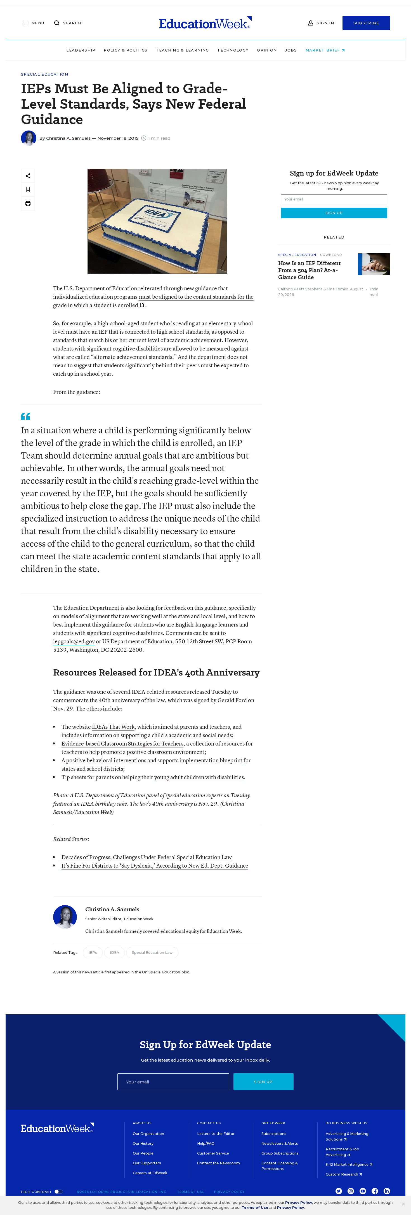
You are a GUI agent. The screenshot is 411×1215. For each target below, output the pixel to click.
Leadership (80, 50)
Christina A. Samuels (68, 138)
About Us (142, 1123)
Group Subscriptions (280, 1153)
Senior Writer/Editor (103, 919)
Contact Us (209, 1123)
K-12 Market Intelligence (347, 1164)
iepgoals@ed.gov (74, 641)
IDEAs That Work (113, 726)
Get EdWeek (273, 1123)
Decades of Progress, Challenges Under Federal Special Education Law (147, 857)
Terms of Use (190, 1192)
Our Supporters (147, 1163)
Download (331, 255)
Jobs (291, 50)
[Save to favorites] (28, 190)
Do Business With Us (346, 1123)
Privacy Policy (229, 1192)
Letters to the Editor (216, 1134)
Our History (143, 1143)
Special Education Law (152, 952)
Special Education (44, 74)
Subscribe (366, 23)
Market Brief (324, 50)
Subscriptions (273, 1134)
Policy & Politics (125, 50)
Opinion (267, 50)
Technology (233, 50)
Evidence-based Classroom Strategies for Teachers (122, 743)
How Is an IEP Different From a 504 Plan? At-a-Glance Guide (309, 270)
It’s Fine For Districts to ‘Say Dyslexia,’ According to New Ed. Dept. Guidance (155, 865)
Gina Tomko (337, 289)
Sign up (263, 1082)
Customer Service (213, 1153)
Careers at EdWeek (150, 1173)
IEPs (93, 952)
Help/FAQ (205, 1143)
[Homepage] (205, 23)
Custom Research (342, 1174)
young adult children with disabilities (199, 777)
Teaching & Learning (182, 50)
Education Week (138, 919)
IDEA (114, 952)
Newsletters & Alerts (279, 1143)
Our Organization (148, 1134)
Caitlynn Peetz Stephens (300, 289)
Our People (143, 1153)
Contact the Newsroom (218, 1163)
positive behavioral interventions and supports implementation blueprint (154, 760)
